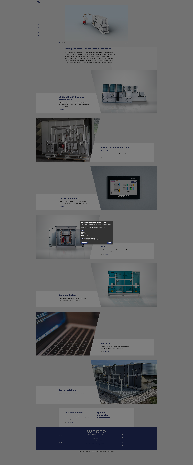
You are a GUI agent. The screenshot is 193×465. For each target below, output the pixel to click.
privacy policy (102, 227)
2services (86, 231)
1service (86, 236)
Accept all (109, 242)
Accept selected (84, 242)
